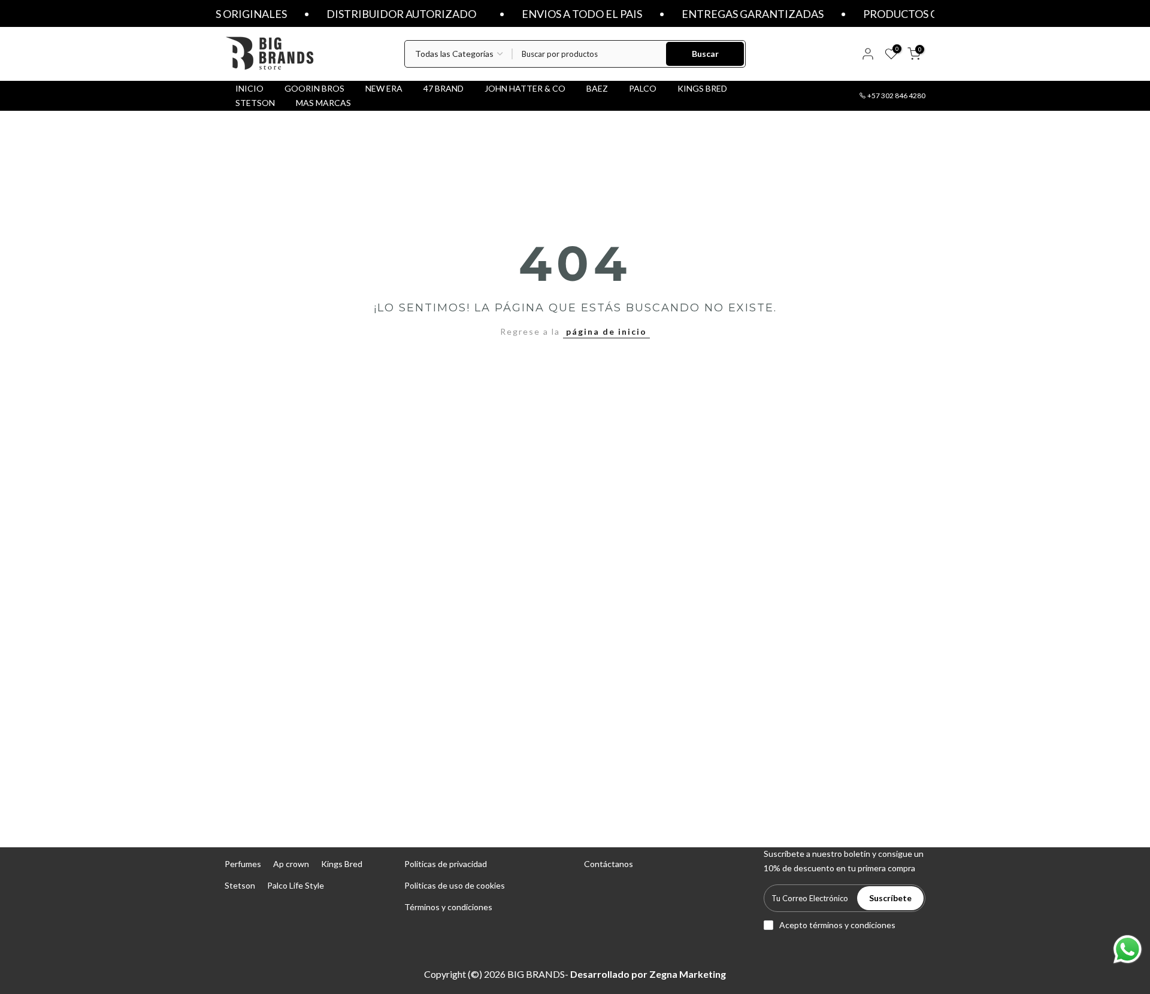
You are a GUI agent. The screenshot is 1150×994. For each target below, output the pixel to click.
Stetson (240, 885)
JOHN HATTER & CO (525, 88)
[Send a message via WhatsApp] (1127, 949)
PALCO (642, 88)
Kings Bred (341, 864)
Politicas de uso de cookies (454, 885)
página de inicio (606, 331)
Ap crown (291, 864)
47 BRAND (443, 88)
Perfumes (243, 864)
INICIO (249, 88)
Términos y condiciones (448, 907)
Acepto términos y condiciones (837, 925)
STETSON (255, 103)
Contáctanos (608, 864)
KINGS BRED (702, 88)
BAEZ (597, 88)
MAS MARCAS (323, 103)
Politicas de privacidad (445, 864)
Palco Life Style (295, 885)
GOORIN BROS (314, 88)
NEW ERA (383, 88)
